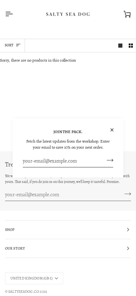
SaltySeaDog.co (23, 291)
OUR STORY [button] (15, 248)
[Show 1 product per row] (120, 45)
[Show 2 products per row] (131, 45)
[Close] (114, 127)
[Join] (108, 160)
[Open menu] (14, 14)
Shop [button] (10, 229)
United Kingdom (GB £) (31, 278)
